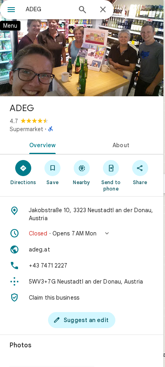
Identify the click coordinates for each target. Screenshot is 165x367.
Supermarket (26, 129)
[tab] (41, 144)
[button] (81, 233)
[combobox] (48, 9)
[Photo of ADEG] (81, 48)
